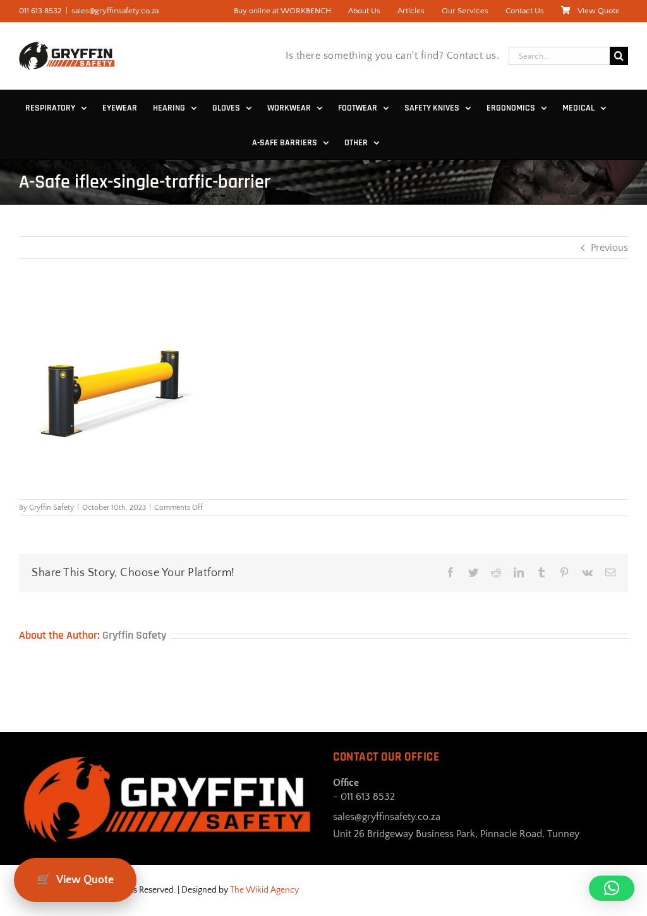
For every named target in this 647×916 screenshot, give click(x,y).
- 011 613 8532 (364, 796)
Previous (609, 247)
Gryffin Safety (51, 507)
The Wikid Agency (264, 890)
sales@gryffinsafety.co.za (115, 10)
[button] (611, 888)
